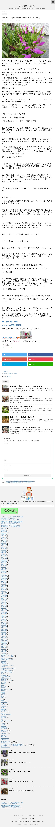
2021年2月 (3, 606)
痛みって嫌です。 (5, 747)
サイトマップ (22, 815)
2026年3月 (3, 530)
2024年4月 (3, 552)
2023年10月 (4, 561)
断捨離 (2, 700)
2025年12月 (4, 531)
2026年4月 (3, 528)
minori (9, 376)
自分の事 (3, 723)
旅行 (2, 703)
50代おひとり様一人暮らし (7, 655)
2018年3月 (3, 650)
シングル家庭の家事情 (6, 670)
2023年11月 (4, 560)
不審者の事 (3, 679)
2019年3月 (3, 636)
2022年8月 (3, 581)
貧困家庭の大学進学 (13, 373)
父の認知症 (3, 716)
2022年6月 (3, 584)
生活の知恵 (3, 717)
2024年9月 (3, 547)
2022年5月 (3, 585)
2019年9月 (3, 630)
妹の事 (2, 685)
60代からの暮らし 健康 (7, 656)
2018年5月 (3, 647)
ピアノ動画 (3, 675)
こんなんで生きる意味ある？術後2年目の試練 (12, 516)
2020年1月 (3, 625)
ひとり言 (3, 666)
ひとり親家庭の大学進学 (7, 665)
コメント (6, 443)
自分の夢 (3, 724)
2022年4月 (3, 586)
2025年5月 (3, 537)
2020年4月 (3, 620)
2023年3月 (3, 571)
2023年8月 (3, 564)
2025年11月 (4, 533)
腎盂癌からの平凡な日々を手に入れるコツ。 (11, 521)
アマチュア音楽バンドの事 (7, 668)
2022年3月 (3, 588)
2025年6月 (3, 535)
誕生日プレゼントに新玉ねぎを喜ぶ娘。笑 (22, 417)
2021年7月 (3, 599)
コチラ (9, 503)
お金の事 (3, 662)
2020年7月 (3, 616)
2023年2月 (3, 572)
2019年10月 (4, 629)
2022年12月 (4, 575)
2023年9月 (3, 562)
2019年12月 (4, 626)
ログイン (3, 735)
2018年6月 (3, 646)
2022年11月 (4, 576)
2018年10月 (4, 643)
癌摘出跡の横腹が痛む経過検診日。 (9, 524)
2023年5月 (3, 568)
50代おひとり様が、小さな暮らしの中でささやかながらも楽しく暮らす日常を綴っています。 (27, 821)
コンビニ (3, 669)
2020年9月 (3, 613)
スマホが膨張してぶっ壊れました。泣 (10, 518)
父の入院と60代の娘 (6, 714)
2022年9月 (3, 579)
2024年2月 (3, 555)
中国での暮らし (5, 682)
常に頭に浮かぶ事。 (6, 741)
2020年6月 (3, 617)
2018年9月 (3, 644)
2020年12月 (4, 609)
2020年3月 (3, 622)
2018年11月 (4, 642)
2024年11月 (4, 545)
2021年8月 (3, 598)
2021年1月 (3, 608)
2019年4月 (3, 634)
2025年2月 (3, 541)
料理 (2, 699)
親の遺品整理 (4, 728)
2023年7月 (3, 565)
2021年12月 (4, 592)
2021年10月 (4, 595)
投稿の (4, 736)
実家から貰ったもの (6, 689)
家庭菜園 (3, 692)
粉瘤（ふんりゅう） (6, 720)
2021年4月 (3, 603)
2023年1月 (3, 574)
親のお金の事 (4, 727)
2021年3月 (3, 605)
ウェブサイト (7, 469)
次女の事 (3, 710)
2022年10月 (4, 578)
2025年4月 (3, 538)
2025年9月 (3, 534)
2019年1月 (3, 639)
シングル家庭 (5, 373)
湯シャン (3, 713)
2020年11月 (4, 610)
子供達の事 (5, 371)
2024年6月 (3, 550)
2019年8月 (3, 632)
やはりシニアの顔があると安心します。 (10, 519)
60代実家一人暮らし (6, 658)
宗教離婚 (3, 687)
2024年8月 (3, 548)
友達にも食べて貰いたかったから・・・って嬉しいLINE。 (26, 386)
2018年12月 (4, 640)
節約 (2, 719)
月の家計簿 (3, 706)
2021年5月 (3, 602)
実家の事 (3, 690)
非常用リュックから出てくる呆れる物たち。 (11, 522)
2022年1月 (3, 591)
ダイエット (3, 673)
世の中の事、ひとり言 (6, 680)
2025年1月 (3, 543)
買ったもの (3, 731)
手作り (2, 696)
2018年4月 (3, 649)
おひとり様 (3, 661)
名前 (5, 460)
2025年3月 (3, 540)
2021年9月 (3, 596)
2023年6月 (3, 567)
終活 (2, 721)
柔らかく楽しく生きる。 (27, 6)
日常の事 (3, 704)
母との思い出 (4, 711)
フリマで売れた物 (5, 676)
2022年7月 (3, 582)
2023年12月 (4, 558)
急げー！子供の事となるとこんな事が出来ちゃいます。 (26, 427)
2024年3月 (3, 554)
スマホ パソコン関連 (6, 672)
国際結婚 (3, 683)
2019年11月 (4, 627)
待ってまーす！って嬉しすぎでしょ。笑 (21, 406)
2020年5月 (3, 619)
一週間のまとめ (5, 678)
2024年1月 (3, 557)
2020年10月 (4, 612)
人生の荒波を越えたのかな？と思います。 (11, 526)
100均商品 (3, 654)
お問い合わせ (16, 815)
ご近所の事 (3, 663)
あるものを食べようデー (7, 659)
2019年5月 (3, 633)
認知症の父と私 (5, 730)
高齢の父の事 (4, 733)
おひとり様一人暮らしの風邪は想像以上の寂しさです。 (14, 744)
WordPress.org (4, 739)
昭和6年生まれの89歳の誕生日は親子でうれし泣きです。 (18, 482)
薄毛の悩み (3, 726)
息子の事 (3, 695)
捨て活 (2, 697)
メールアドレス (7, 465)
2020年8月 (3, 615)
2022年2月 (3, 589)
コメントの (5, 738)
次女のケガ (3, 709)
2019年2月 (3, 637)
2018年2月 (3, 651)
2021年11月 (4, 593)
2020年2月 (3, 623)
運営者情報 (41, 815)
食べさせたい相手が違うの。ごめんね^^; (21, 396)
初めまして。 (35, 815)
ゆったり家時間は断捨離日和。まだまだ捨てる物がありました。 (20, 481)
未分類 (2, 707)
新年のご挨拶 (4, 702)
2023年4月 (3, 569)
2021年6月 (3, 601)
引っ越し (3, 693)
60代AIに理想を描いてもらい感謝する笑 (10, 525)
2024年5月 (3, 551)
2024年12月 (4, 544)
